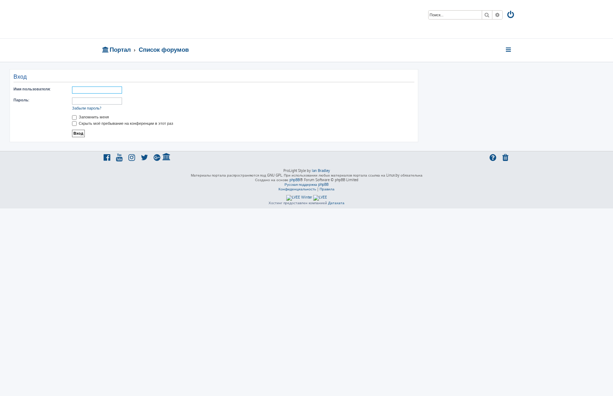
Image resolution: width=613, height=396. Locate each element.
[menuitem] (511, 15)
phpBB (294, 180)
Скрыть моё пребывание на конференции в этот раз (125, 123)
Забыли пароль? (86, 108)
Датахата (336, 203)
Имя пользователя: (31, 89)
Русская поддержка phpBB (306, 184)
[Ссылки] (509, 49)
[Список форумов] (153, 19)
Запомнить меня (93, 117)
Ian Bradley (321, 170)
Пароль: (21, 99)
